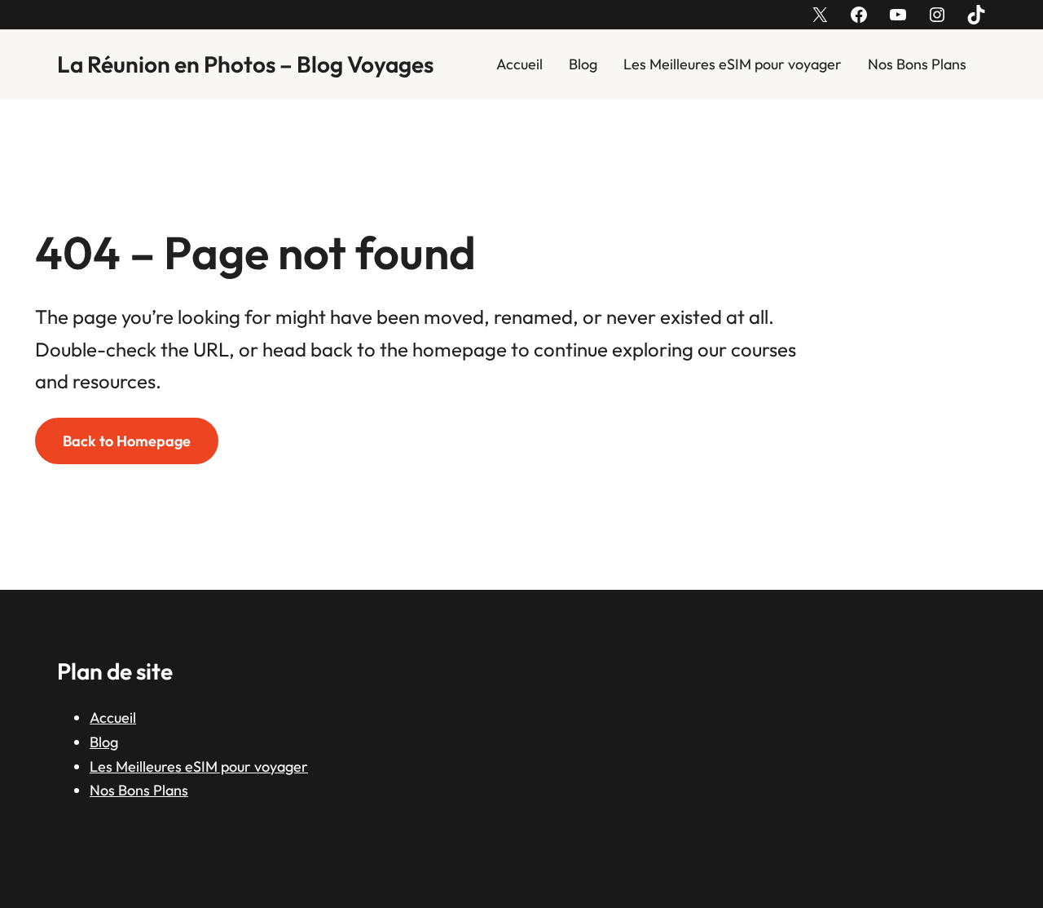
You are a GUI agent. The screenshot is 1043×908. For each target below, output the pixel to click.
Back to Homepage (127, 441)
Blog (583, 64)
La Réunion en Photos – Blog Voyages (245, 64)
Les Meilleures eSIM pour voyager (732, 64)
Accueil (519, 64)
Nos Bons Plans (917, 64)
